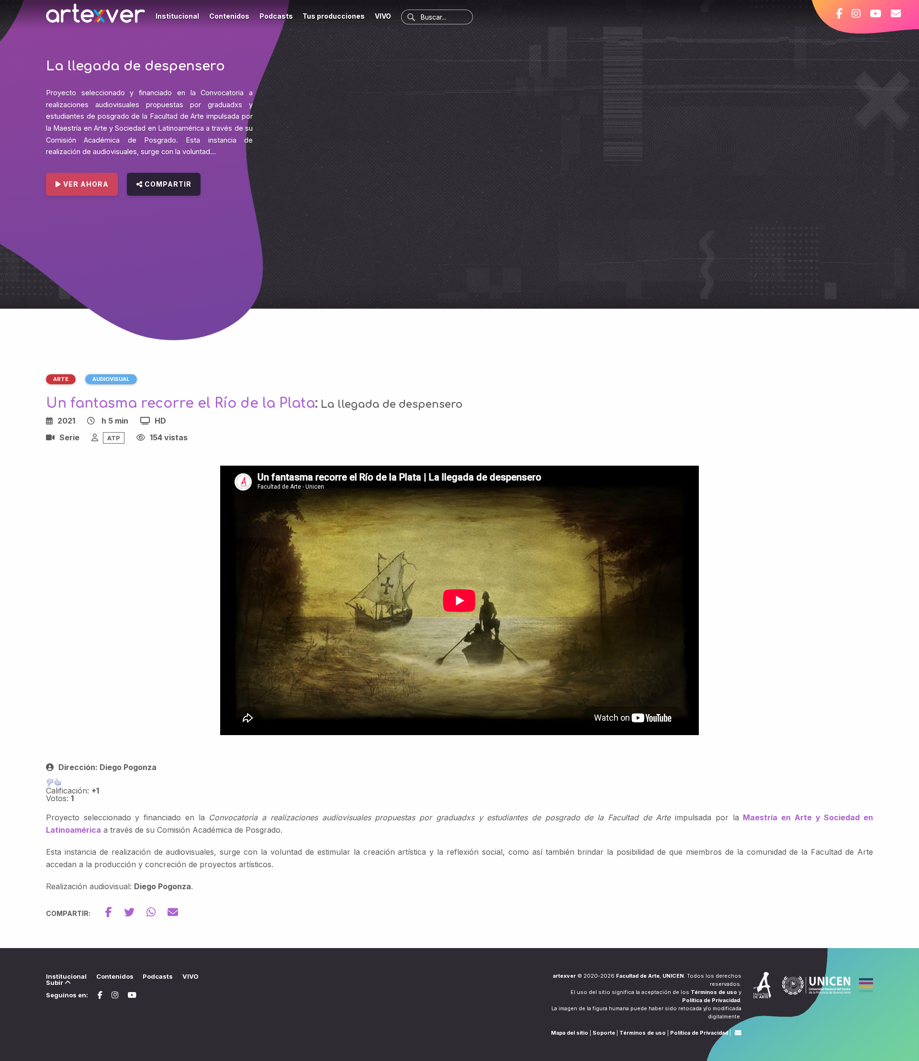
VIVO (383, 16)
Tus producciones (334, 16)
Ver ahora (85, 184)
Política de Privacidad (711, 1000)
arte (60, 379)
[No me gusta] (50, 782)
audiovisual (111, 379)
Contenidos (229, 16)
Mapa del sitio (569, 1032)
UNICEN (673, 975)
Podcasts (276, 16)
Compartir (167, 184)
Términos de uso (714, 992)
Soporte (604, 1032)
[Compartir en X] (135, 912)
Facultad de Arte (638, 975)
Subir (55, 983)
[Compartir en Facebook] (114, 912)
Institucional (177, 16)
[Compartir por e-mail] (173, 912)
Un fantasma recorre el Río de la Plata (180, 403)
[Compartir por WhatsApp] (157, 912)
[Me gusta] (57, 782)
